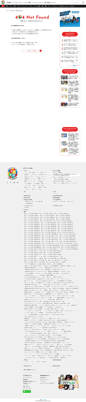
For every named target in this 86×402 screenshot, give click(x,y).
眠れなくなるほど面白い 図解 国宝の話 (32, 224)
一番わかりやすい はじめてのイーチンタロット (45, 344)
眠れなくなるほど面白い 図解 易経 (31, 213)
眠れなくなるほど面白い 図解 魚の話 (31, 215)
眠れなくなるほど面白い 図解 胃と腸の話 (32, 234)
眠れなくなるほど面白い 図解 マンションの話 (33, 256)
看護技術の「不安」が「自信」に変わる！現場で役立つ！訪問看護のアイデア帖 (62, 292)
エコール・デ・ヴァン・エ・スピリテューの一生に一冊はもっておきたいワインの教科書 (41, 353)
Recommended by (70, 65)
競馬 (15, 6)
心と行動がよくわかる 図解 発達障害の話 (51, 265)
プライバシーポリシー (27, 377)
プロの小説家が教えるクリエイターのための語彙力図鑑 (35, 338)
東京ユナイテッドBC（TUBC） (39, 185)
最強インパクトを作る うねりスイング (67, 310)
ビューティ (24, 6)
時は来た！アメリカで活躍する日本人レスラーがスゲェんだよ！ (66, 183)
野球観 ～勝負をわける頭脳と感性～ (56, 322)
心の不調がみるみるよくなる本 (45, 295)
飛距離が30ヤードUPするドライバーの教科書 (33, 320)
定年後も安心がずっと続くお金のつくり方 (63, 348)
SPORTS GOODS (70, 201)
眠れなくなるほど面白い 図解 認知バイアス (51, 249)
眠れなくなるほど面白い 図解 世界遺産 (48, 226)
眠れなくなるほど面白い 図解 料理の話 (32, 232)
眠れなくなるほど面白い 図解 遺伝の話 (32, 222)
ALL (3, 6)
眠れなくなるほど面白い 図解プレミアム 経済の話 (56, 262)
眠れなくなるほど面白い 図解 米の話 (61, 213)
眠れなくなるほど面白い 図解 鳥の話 (31, 217)
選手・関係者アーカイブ (30, 370)
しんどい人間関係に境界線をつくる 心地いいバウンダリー (64, 297)
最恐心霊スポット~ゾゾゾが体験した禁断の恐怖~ (49, 357)
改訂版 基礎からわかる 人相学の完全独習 (52, 342)
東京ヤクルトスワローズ (29, 176)
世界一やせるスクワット (29, 280)
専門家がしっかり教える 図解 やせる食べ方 (32, 265)
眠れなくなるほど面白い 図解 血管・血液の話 (33, 252)
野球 (7, 6)
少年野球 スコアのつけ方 (69, 322)
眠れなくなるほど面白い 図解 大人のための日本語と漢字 (35, 260)
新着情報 (9, 2)
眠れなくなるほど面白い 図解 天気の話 (48, 228)
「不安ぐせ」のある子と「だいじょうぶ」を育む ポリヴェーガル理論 (38, 297)
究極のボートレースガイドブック (30, 348)
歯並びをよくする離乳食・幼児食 (53, 282)
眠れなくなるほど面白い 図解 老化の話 (48, 232)
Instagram (71, 6)
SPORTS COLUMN (28, 199)
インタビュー (55, 6)
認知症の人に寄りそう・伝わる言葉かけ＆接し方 (34, 294)
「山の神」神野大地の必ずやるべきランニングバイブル (35, 331)
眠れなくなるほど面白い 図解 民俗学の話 (67, 239)
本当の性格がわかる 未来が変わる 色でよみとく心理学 (53, 301)
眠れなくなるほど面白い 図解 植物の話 (65, 224)
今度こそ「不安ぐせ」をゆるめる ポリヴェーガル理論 (63, 295)
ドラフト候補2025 (36, 183)
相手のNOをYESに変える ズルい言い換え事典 (33, 337)
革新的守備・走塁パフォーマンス (30, 327)
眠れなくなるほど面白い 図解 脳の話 (47, 217)
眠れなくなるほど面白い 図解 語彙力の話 (32, 237)
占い (49, 6)
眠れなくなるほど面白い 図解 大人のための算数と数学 (55, 258)
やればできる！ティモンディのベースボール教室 (60, 325)
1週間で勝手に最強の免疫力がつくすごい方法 (33, 267)
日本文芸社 (26, 207)
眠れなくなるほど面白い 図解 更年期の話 (67, 236)
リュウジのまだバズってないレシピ (31, 357)
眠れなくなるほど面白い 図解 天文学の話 (50, 239)
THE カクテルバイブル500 (29, 352)
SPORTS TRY (55, 201)
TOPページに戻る (32, 51)
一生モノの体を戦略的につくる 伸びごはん (32, 273)
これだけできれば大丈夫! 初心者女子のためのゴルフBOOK (35, 322)
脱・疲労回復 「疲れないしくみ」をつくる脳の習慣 (34, 275)
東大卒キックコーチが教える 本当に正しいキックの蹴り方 (35, 329)
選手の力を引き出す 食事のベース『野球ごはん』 (63, 181)
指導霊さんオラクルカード (29, 344)
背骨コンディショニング (55, 279)
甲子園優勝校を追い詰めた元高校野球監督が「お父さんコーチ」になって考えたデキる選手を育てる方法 (66, 175)
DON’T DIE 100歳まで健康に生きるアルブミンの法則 (34, 277)
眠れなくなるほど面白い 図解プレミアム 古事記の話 (34, 262)
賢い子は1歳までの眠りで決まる (68, 282)
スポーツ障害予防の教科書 (65, 331)
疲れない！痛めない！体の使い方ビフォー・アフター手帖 (54, 333)
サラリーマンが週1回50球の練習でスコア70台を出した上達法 (36, 314)
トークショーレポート (37, 2)
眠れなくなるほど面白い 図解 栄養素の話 (50, 234)
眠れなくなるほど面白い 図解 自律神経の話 (52, 252)
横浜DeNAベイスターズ (44, 174)
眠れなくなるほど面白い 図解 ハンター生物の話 (33, 258)
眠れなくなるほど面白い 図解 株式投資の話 (51, 245)
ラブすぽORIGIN (56, 199)
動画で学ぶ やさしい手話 (63, 294)
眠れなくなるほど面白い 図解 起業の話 (48, 222)
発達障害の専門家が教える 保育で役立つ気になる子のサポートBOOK (37, 288)
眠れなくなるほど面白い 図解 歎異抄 (63, 219)
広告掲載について (27, 383)
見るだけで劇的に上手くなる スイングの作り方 (33, 316)
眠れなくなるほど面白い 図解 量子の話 (65, 230)
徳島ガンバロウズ (27, 187)
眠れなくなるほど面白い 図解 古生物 (31, 219)
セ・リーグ (26, 363)
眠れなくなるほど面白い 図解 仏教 (46, 213)
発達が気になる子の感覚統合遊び (72, 288)
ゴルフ (10, 6)
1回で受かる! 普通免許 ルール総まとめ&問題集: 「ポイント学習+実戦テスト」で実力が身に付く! (43, 307)
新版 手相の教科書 (61, 340)
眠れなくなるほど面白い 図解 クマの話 (47, 221)
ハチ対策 (37, 361)
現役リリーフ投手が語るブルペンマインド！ (62, 177)
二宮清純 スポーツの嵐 (28, 201)
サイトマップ (16, 44)
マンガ (30, 6)
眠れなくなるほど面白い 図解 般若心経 (65, 228)
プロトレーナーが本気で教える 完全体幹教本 (33, 333)
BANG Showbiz (56, 366)
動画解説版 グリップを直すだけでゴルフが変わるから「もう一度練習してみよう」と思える (42, 318)
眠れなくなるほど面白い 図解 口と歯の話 (67, 234)
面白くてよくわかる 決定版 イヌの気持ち (49, 352)
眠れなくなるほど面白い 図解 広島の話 (32, 230)
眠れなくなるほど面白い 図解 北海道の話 (32, 243)
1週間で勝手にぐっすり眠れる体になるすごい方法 (55, 269)
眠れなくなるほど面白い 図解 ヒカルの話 (50, 241)
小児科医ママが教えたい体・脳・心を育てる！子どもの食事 (54, 284)
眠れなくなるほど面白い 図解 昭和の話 (48, 224)
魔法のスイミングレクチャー (53, 331)
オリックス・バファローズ (40, 176)
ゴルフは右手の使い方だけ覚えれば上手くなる (53, 312)
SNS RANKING (43, 361)
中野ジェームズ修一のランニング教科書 (56, 329)
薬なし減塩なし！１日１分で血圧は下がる (62, 273)
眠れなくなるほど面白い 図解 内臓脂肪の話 (32, 247)
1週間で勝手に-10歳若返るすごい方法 (67, 265)
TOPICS (26, 360)
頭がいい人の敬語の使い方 (72, 305)
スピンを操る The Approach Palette (57, 314)
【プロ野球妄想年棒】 (28, 203)
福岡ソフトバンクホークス (29, 181)
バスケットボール (27, 185)
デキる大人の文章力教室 (56, 335)
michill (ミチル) (27, 366)
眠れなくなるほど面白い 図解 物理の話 (48, 230)
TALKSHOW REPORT (58, 195)
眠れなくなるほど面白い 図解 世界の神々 (32, 239)
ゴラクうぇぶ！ (56, 193)
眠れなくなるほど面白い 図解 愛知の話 (64, 221)
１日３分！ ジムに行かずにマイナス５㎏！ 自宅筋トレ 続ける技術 (37, 335)
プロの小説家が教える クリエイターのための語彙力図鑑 (59, 338)
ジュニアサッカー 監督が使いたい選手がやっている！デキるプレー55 (51, 305)
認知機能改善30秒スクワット (50, 294)
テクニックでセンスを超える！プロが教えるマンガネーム (35, 355)
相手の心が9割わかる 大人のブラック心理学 (33, 301)
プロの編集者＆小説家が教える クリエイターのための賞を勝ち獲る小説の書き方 (40, 340)
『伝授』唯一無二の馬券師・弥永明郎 (60, 179)
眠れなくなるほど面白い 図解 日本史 (31, 221)
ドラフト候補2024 (28, 183)
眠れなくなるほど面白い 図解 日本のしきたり (33, 254)
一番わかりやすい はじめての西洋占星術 (32, 346)
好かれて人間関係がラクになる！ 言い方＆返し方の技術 (55, 337)
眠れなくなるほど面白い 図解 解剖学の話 (32, 236)
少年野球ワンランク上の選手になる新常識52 (33, 324)
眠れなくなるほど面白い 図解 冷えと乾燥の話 (53, 254)
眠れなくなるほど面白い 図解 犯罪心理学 (32, 241)
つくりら (42, 381)
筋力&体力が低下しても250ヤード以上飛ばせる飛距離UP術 (55, 320)
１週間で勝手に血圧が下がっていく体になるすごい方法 (35, 271)
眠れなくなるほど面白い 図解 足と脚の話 (66, 232)
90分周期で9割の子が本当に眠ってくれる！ (32, 284)
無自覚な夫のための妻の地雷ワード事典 (62, 303)
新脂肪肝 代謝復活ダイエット (52, 275)
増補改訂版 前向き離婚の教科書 (30, 305)
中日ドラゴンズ (35, 174)
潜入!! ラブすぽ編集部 (57, 172)
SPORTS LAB (27, 197)
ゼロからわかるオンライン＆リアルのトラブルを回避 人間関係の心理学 (38, 303)
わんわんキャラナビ (66, 342)
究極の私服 (62, 357)
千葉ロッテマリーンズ (42, 179)
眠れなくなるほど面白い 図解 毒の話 (63, 215)
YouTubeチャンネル (63, 6)
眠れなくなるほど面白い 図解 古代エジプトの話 (53, 256)
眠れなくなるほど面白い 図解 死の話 (47, 215)
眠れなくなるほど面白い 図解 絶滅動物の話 (69, 245)
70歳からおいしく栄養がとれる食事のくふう (55, 277)
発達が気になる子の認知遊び (58, 288)
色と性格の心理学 (51, 299)
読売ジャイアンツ (35, 172)
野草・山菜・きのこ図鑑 (68, 350)
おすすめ (26, 209)
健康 (46, 6)
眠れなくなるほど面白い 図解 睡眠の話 (32, 226)
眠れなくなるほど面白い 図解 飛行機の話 (67, 241)
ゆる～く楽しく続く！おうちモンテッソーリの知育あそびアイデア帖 (64, 286)
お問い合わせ (26, 387)
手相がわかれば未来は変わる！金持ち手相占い (33, 342)
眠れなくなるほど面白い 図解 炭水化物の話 (51, 247)
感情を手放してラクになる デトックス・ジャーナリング (35, 299)
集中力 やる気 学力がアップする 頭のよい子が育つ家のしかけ (61, 290)
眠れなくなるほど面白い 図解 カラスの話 (50, 236)
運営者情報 (25, 379)
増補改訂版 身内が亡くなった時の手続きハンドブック (35, 292)
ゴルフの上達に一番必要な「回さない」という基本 (54, 309)
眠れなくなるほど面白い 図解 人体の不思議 (32, 249)
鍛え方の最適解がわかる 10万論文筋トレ (65, 280)
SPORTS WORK (63, 201)
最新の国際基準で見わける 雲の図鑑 (31, 350)
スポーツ (26, 170)
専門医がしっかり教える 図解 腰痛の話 (55, 264)
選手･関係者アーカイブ (50, 2)
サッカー (26, 172)
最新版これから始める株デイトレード (46, 348)
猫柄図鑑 (37, 352)
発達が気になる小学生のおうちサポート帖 (32, 290)
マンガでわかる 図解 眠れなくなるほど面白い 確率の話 (35, 264)
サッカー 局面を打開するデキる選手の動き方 (48, 327)
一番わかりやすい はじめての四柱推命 (64, 344)
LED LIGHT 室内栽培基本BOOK (46, 350)
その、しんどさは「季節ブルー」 (30, 295)
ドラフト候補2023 (39, 181)
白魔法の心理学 (59, 299)
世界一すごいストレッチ (66, 279)
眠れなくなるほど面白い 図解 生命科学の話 (32, 245)
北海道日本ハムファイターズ (30, 178)
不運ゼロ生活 (45, 346)
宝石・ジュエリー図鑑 (28, 282)
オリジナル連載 (27, 2)
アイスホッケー (27, 189)
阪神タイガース (44, 172)
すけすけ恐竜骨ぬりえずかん (40, 282)
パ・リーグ (32, 363)
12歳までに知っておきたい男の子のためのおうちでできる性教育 (37, 286)
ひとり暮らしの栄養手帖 (47, 273)
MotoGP (40, 189)
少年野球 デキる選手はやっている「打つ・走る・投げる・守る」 (37, 325)
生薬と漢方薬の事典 (58, 350)
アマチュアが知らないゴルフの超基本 (51, 310)
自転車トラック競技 (42, 187)
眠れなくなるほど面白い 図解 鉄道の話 (32, 228)
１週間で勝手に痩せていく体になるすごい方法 (53, 267)
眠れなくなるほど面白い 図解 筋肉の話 (65, 222)
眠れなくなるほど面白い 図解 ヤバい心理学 (68, 243)
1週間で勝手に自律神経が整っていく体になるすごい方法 (59, 271)
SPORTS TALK (27, 195)
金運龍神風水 (51, 346)
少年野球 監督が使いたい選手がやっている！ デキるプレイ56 (55, 324)
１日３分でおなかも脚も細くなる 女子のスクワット (45, 280)
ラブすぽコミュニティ (58, 205)
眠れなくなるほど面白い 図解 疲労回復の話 (69, 249)
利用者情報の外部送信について (29, 381)
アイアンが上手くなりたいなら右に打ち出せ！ (33, 310)
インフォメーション (17, 2)
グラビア (19, 6)
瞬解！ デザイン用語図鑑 (53, 355)
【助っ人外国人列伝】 (39, 201)
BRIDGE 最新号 (56, 197)
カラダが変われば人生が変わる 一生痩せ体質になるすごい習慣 (36, 279)
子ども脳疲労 (45, 290)
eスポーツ (35, 187)
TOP (7, 10)
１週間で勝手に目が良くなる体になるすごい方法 (34, 269)
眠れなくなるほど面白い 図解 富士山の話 (67, 237)
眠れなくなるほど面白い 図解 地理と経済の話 (53, 250)
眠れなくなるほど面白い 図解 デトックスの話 (33, 250)
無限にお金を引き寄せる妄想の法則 (63, 346)
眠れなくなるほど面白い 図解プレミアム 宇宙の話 (58, 260)
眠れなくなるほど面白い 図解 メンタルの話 (50, 243)
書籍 (42, 6)
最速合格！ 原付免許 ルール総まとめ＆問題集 (33, 309)
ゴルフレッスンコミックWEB (46, 383)
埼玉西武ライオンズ (41, 178)
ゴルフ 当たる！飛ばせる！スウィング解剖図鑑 (33, 312)
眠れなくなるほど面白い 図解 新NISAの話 (69, 247)
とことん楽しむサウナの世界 (65, 355)
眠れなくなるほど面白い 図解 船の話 (63, 217)
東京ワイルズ (34, 189)
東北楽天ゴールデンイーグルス (30, 179)
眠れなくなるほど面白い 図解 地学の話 (65, 226)
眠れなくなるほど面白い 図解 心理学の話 (50, 237)
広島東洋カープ (27, 174)
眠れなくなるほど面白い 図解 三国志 (47, 219)
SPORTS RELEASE (57, 360)
